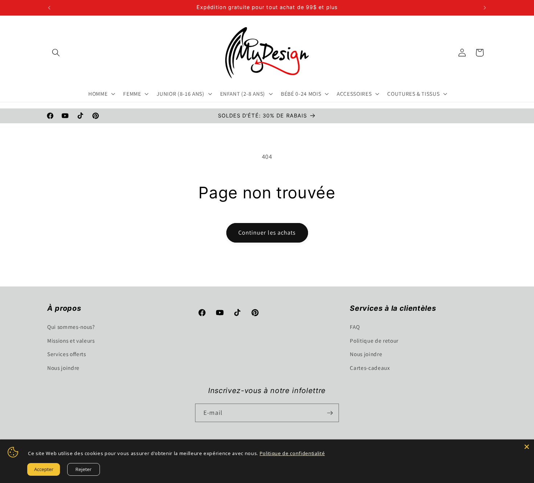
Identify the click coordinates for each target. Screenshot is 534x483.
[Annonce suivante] (485, 7)
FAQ (355, 326)
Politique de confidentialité (292, 453)
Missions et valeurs (71, 340)
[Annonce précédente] (49, 7)
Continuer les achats (267, 232)
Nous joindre (63, 367)
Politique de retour (374, 340)
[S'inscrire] (330, 413)
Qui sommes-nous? (71, 326)
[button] (56, 52)
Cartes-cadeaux (370, 367)
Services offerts (66, 353)
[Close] (526, 446)
